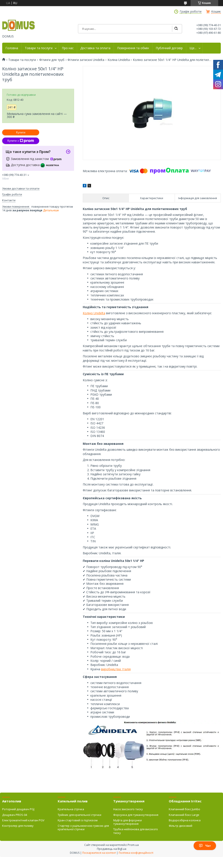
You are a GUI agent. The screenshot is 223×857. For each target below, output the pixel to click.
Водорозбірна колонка (185, 820)
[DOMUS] (18, 25)
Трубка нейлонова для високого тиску (135, 831)
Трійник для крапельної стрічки (79, 815)
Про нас (68, 48)
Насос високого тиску (128, 809)
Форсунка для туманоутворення (135, 815)
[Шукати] (176, 29)
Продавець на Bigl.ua (111, 849)
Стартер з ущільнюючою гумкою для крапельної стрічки (83, 827)
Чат (208, 845)
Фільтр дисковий (180, 826)
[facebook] (84, 186)
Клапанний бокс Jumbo (184, 809)
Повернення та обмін (133, 48)
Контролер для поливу (18, 826)
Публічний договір (169, 48)
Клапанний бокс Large (184, 815)
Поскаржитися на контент (99, 853)
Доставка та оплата (95, 48)
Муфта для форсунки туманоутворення (127, 822)
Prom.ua (133, 845)
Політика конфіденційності (136, 853)
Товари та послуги (38, 48)
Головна (11, 48)
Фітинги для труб (51, 60)
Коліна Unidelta (119, 60)
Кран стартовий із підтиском (78, 820)
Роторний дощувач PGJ (18, 809)
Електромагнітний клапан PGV (23, 820)
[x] (89, 186)
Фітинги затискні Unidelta (86, 60)
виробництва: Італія (116, 669)
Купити (20, 132)
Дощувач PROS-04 (14, 815)
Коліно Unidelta (94, 313)
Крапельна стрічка (71, 809)
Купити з (13, 140)
